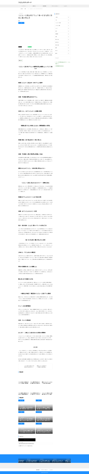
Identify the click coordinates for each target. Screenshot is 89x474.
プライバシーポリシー (44, 469)
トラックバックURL (20, 442)
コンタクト (51, 469)
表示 (21, 60)
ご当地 (39, 423)
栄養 (38, 400)
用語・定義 (21, 400)
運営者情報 (37, 469)
